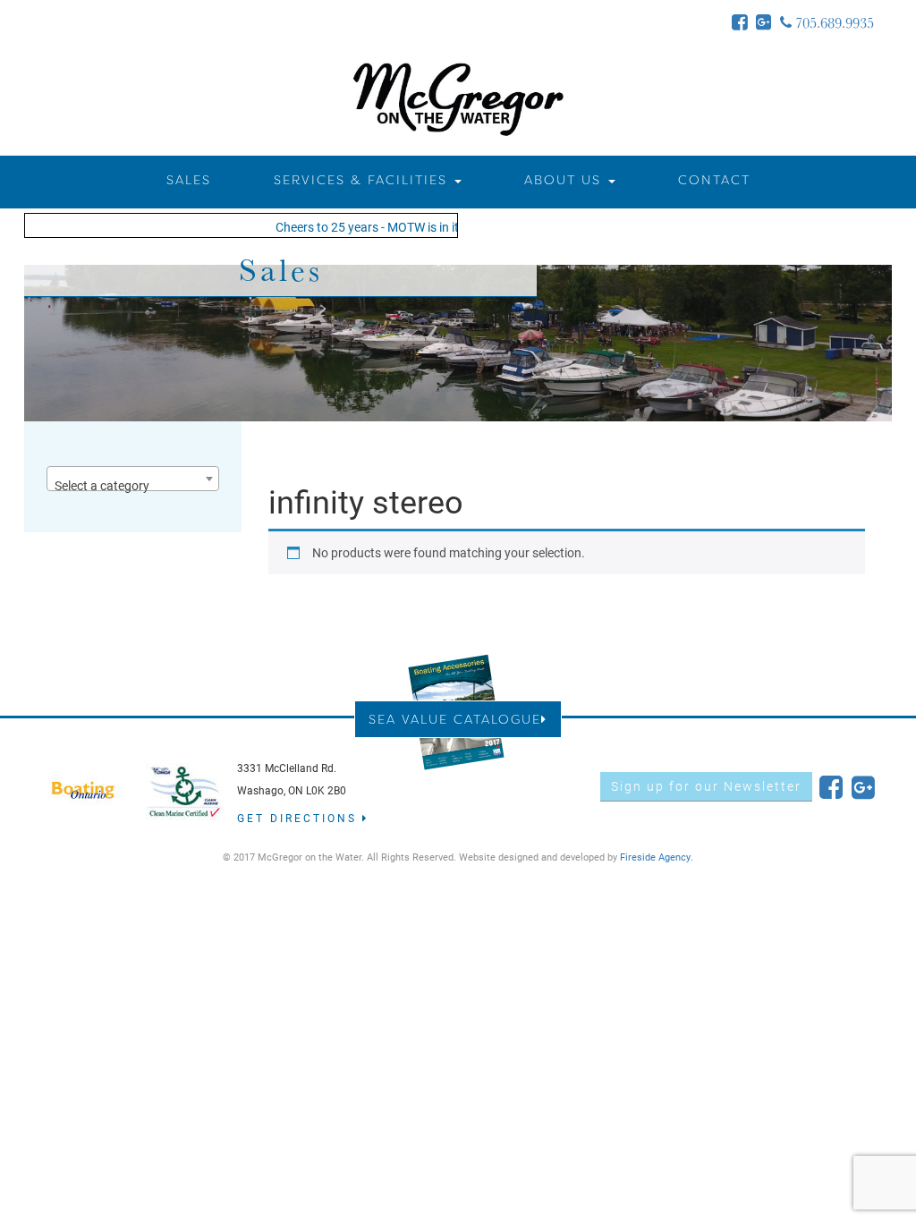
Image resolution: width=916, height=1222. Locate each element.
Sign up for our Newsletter (706, 785)
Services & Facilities (363, 179)
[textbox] (132, 486)
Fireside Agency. (656, 856)
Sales (188, 179)
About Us (565, 179)
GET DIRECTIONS (299, 817)
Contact (714, 179)
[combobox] (133, 478)
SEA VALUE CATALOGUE (455, 718)
